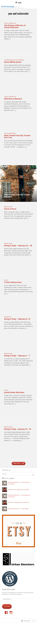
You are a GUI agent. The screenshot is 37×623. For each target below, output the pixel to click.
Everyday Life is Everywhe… (22, 489)
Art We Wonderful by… (14, 482)
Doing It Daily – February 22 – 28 (18, 245)
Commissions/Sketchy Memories (14, 60)
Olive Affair (26, 508)
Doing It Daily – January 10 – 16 (17, 429)
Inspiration (7, 317)
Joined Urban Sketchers (14, 392)
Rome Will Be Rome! (12, 62)
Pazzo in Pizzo (10, 209)
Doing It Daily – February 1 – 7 (17, 356)
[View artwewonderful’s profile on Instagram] (11, 612)
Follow (7, 606)
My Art (6, 280)
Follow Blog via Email (8, 589)
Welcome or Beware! (13, 99)
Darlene (10, 489)
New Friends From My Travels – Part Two (17, 136)
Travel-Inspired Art (10, 23)
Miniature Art (8, 206)
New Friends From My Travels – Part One (17, 195)
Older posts (17, 463)
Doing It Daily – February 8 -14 (17, 319)
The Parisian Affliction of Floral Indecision (15, 26)
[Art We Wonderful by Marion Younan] (18, 7)
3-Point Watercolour (13, 282)
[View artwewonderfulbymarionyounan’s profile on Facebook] (6, 612)
